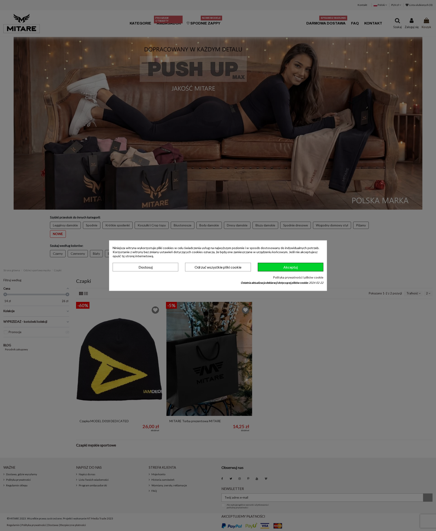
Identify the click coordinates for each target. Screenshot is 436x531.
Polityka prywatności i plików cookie (298, 277)
